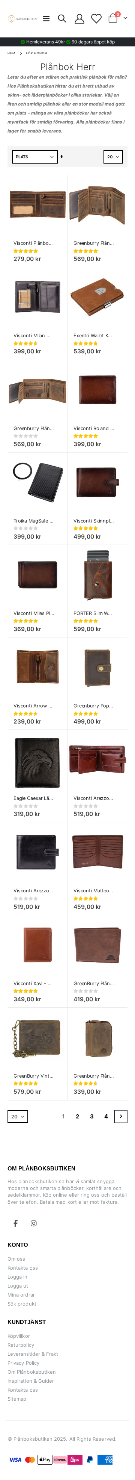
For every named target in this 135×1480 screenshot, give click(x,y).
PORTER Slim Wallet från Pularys (94, 613)
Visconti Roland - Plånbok (94, 428)
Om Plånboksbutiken (32, 1372)
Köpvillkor (19, 1336)
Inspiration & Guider (31, 1381)
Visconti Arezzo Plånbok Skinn (94, 798)
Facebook (15, 1223)
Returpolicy (21, 1345)
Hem (11, 53)
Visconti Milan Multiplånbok (34, 335)
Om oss (16, 1259)
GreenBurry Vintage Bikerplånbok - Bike (34, 1076)
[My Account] (79, 19)
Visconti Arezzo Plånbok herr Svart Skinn (34, 890)
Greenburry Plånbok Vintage (94, 243)
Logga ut (18, 1286)
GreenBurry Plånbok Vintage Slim (94, 983)
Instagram (33, 1223)
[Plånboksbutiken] (23, 19)
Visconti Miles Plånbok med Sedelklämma (34, 613)
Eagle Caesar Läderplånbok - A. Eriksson (34, 798)
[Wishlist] (96, 19)
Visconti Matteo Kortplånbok (94, 890)
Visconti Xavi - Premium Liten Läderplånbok (34, 983)
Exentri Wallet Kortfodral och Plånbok (94, 335)
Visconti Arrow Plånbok (34, 706)
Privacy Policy (23, 1363)
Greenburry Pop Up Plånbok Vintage (94, 706)
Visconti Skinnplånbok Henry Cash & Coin (94, 521)
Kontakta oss (23, 1268)
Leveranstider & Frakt (33, 1354)
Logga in (18, 1277)
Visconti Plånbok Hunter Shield (34, 243)
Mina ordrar (21, 1295)
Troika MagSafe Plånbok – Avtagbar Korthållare (34, 521)
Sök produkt (22, 1304)
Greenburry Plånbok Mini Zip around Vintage (94, 1076)
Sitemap (17, 1399)
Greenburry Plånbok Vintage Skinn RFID (34, 428)
